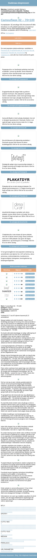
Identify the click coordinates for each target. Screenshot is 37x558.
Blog (16, 555)
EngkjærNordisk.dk (16, 50)
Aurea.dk (26, 50)
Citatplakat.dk (5, 55)
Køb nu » (18, 43)
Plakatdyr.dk (12, 53)
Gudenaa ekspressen (18, 3)
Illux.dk (31, 50)
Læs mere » (18, 38)
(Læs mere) (32, 30)
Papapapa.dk (5, 50)
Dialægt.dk (4, 53)
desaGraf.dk (21, 53)
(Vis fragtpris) (9, 33)
